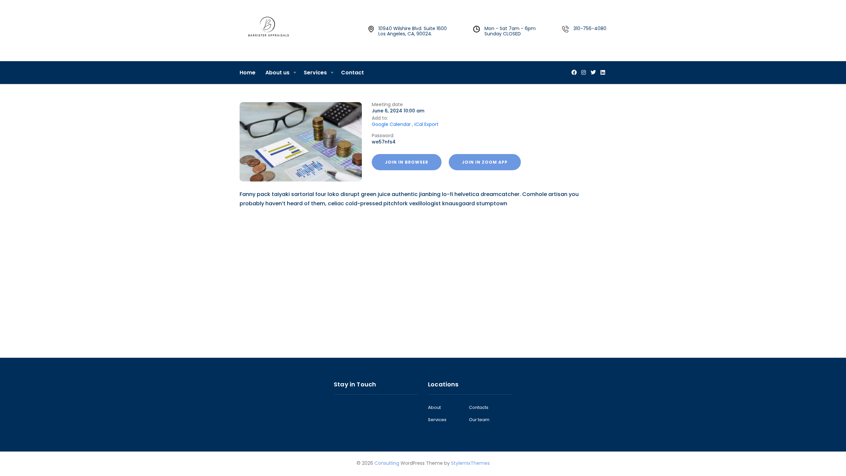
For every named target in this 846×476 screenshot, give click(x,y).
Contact (352, 72)
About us (277, 72)
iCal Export (426, 124)
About (434, 407)
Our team (479, 419)
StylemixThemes (470, 463)
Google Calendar (391, 124)
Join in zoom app (485, 162)
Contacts (478, 407)
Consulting (386, 463)
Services (315, 72)
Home (247, 72)
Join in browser (406, 162)
